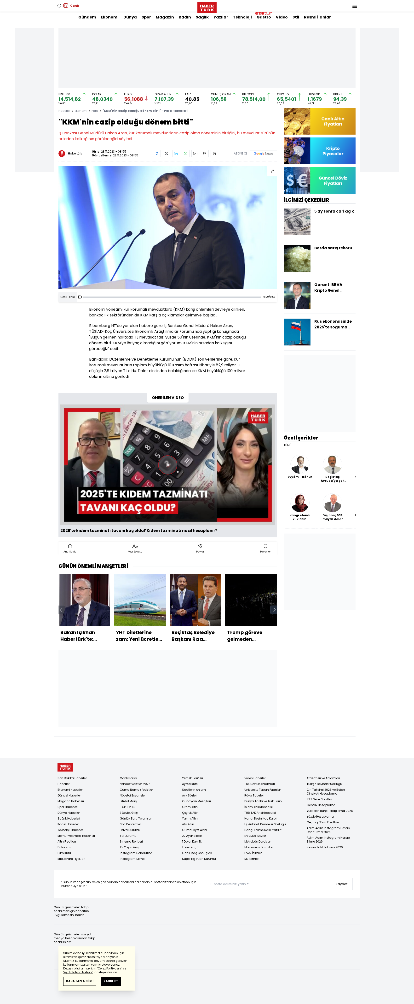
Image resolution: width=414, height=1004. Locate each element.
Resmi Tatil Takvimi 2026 (325, 847)
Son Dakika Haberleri (72, 778)
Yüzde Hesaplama (320, 816)
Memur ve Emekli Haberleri (76, 836)
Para (95, 111)
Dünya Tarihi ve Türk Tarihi (263, 801)
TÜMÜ (288, 445)
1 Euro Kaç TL (191, 847)
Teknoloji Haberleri (71, 830)
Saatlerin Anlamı (194, 790)
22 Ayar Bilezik (192, 836)
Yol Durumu (128, 836)
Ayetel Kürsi (190, 784)
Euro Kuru (64, 853)
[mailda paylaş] (195, 153)
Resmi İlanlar (317, 17)
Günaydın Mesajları (196, 801)
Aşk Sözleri (189, 795)
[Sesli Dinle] (80, 297)
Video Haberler (254, 778)
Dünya (130, 17)
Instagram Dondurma (136, 853)
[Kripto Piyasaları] (320, 150)
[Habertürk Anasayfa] (207, 7)
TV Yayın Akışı (129, 847)
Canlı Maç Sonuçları (197, 853)
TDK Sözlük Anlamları (259, 784)
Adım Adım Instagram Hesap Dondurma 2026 (328, 830)
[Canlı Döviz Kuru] (320, 180)
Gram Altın (190, 807)
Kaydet (342, 884)
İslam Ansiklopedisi (258, 807)
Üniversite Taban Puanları (263, 790)
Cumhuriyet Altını (194, 830)
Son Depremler (130, 824)
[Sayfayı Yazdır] (205, 153)
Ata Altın (188, 824)
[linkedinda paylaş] (176, 153)
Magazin (165, 17)
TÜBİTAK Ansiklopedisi (260, 813)
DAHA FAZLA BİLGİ (79, 981)
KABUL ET (111, 981)
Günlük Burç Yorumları (136, 818)
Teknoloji (242, 17)
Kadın (185, 17)
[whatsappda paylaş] (186, 153)
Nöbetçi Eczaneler (132, 795)
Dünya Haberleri (69, 813)
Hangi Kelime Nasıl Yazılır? (263, 830)
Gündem (87, 17)
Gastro (264, 17)
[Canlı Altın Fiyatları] (320, 121)
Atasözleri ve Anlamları (323, 778)
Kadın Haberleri (69, 824)
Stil (296, 17)
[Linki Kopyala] (214, 153)
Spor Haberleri (68, 807)
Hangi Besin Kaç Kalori (260, 818)
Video (282, 17)
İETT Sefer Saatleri (319, 799)
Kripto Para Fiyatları (71, 859)
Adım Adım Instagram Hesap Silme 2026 (328, 840)
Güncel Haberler (69, 795)
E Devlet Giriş (129, 813)
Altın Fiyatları (67, 841)
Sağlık (202, 17)
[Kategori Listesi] (354, 6)
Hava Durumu (130, 830)
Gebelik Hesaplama (321, 805)
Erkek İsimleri (253, 853)
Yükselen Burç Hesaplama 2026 (330, 811)
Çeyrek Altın (190, 813)
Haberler (64, 111)
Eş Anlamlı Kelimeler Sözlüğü (265, 824)
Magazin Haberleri (71, 801)
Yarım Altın (190, 818)
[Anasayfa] (65, 767)
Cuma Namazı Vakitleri (137, 790)
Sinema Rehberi (131, 841)
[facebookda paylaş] (157, 153)
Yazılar (220, 17)
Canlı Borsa (128, 778)
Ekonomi (110, 17)
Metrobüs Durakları (257, 841)
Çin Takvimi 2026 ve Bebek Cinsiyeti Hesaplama (326, 792)
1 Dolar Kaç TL (191, 841)
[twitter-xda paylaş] (166, 153)
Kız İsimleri (251, 859)
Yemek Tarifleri (192, 778)
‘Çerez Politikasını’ (109, 968)
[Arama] (59, 6)
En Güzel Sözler (255, 836)
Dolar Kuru (65, 847)
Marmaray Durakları (259, 847)
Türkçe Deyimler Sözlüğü (324, 784)
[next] (274, 610)
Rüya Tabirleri (254, 795)
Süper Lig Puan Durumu (199, 859)
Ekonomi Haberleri (70, 790)
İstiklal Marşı (129, 801)
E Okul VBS (127, 807)
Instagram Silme (132, 859)
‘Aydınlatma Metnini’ (78, 972)
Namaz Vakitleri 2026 (135, 784)
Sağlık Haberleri (69, 818)
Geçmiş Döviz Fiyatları (323, 822)
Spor (146, 17)
